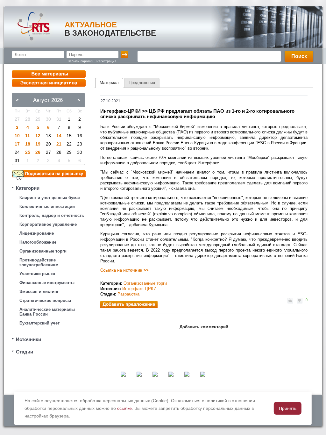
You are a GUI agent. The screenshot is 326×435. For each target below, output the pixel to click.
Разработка (128, 294)
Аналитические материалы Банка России (47, 312)
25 (27, 152)
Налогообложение (37, 242)
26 (37, 152)
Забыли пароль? (80, 61)
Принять (287, 408)
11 (27, 135)
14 (58, 135)
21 (58, 143)
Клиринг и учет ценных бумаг (49, 197)
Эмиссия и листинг (39, 291)
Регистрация (106, 61)
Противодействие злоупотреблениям (39, 262)
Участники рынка (37, 273)
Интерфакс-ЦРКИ (139, 288)
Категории (27, 188)
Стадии (24, 351)
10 (17, 135)
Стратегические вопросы (45, 300)
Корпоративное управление (48, 224)
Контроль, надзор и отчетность (51, 215)
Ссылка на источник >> (124, 270)
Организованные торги (43, 251)
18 (27, 143)
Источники (28, 339)
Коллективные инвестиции (47, 206)
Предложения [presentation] (142, 82)
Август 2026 (48, 100)
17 (17, 143)
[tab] (109, 83)
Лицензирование (36, 233)
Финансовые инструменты (46, 282)
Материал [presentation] (109, 82)
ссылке (124, 408)
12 (37, 135)
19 (37, 143)
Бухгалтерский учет (39, 323)
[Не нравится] (299, 300)
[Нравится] (290, 300)
